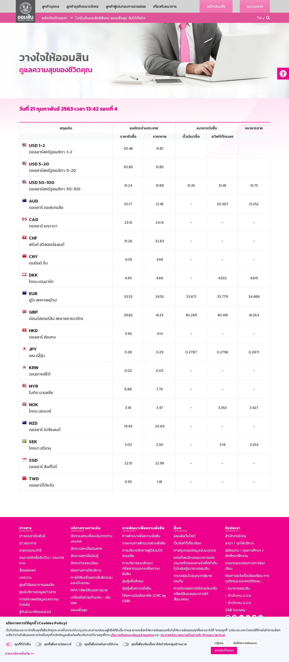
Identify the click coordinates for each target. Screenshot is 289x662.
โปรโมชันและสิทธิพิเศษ (92, 18)
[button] (283, 73)
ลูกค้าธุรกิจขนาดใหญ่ (82, 6)
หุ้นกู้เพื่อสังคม (132, 581)
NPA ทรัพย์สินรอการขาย (89, 590)
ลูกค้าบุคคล (50, 6)
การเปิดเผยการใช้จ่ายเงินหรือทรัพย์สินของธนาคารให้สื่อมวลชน (195, 593)
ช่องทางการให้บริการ (86, 570)
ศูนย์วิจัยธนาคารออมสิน (36, 584)
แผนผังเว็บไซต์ (185, 535)
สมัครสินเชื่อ (216, 6)
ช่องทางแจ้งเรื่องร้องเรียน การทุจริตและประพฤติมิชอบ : (247, 578)
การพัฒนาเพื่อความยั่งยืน (141, 535)
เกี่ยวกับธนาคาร (165, 6)
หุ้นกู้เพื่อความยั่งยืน (136, 588)
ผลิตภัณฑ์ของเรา (54, 18)
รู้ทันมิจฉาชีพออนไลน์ (35, 611)
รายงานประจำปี (30, 550)
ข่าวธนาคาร (27, 543)
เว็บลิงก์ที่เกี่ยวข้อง (187, 543)
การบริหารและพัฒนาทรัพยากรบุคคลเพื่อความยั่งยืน (141, 568)
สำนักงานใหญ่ (235, 535)
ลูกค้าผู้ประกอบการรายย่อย (126, 6)
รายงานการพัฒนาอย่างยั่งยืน (143, 543)
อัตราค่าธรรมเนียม (84, 563)
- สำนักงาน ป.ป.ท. (238, 602)
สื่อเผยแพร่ (27, 570)
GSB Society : (236, 610)
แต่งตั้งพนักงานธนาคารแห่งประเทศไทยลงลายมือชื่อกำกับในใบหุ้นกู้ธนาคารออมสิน (195, 563)
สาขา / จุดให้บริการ (239, 543)
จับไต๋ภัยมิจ (136, 18)
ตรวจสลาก (255, 6)
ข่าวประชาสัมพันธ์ (32, 535)
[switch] (9, 644)
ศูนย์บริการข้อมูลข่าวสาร (37, 591)
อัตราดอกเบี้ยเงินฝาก (86, 548)
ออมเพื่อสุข (118, 18)
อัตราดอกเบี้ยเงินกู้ (84, 555)
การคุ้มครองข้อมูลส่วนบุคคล (195, 550)
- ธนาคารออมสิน (237, 588)
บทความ (25, 577)
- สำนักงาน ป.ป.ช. (238, 595)
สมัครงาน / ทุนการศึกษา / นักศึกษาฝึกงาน (244, 553)
